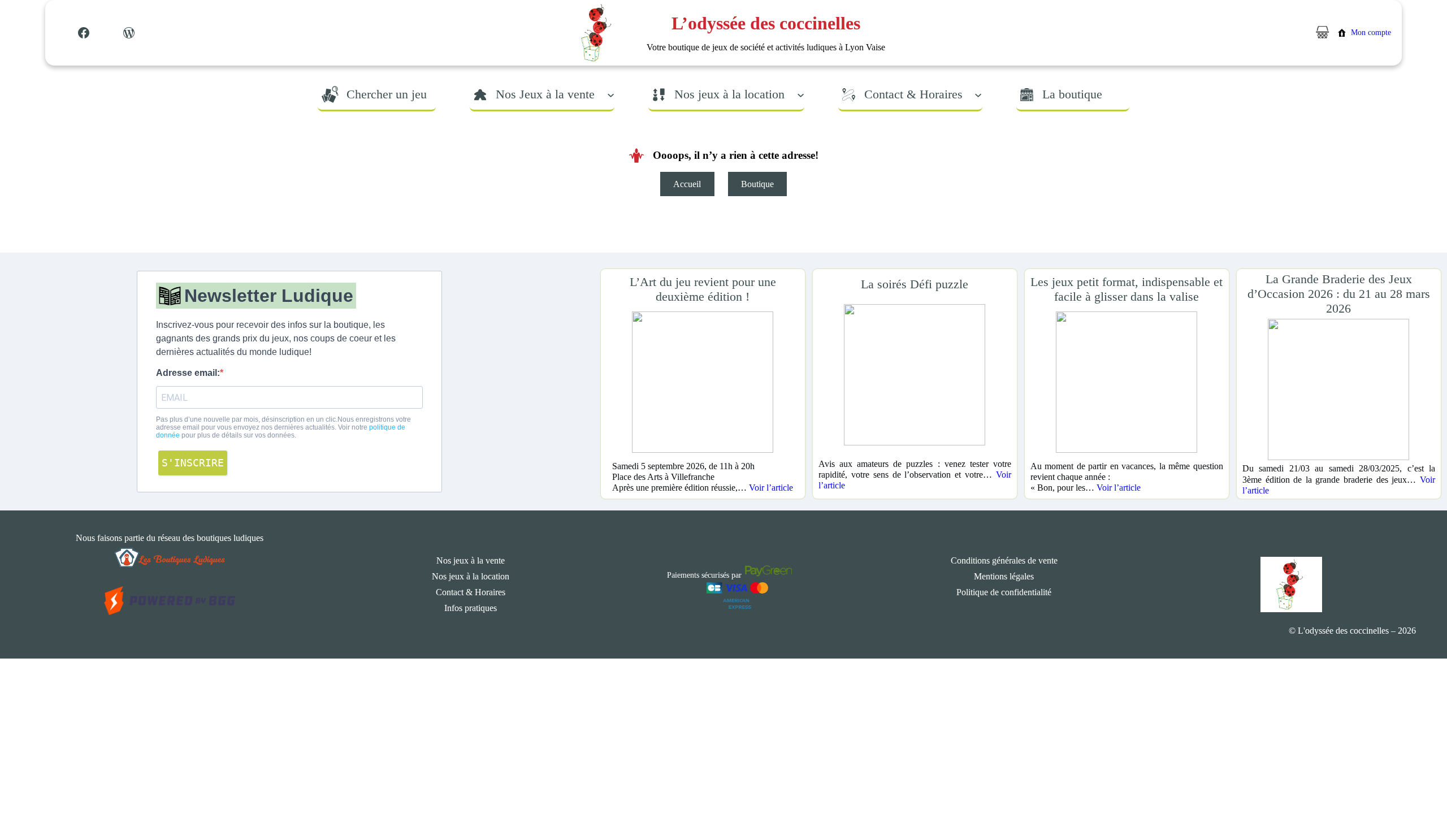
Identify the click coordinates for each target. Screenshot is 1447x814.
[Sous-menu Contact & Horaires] (978, 94)
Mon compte (1371, 32)
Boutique (757, 184)
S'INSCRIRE (193, 463)
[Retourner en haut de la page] (1416, 771)
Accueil (687, 184)
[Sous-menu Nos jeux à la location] (800, 94)
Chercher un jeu (386, 94)
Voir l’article (771, 487)
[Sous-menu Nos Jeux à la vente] (610, 94)
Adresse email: (188, 373)
